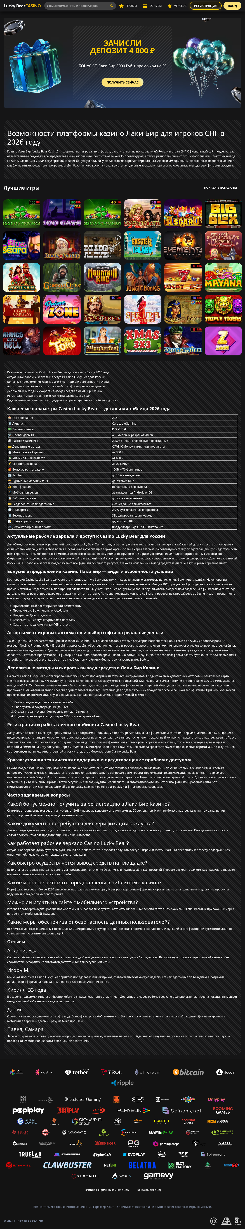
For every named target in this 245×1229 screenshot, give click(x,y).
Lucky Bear (22, 6)
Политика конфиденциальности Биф (106, 1189)
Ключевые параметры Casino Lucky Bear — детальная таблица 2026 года (58, 372)
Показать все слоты (220, 188)
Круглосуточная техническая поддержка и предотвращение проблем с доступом (64, 400)
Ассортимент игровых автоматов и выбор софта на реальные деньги (56, 386)
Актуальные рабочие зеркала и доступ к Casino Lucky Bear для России (56, 377)
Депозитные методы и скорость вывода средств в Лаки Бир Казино (54, 391)
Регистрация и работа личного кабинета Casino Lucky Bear (48, 396)
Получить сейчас (122, 82)
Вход (232, 6)
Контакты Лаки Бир (149, 1189)
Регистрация (205, 6)
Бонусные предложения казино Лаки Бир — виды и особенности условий (58, 382)
